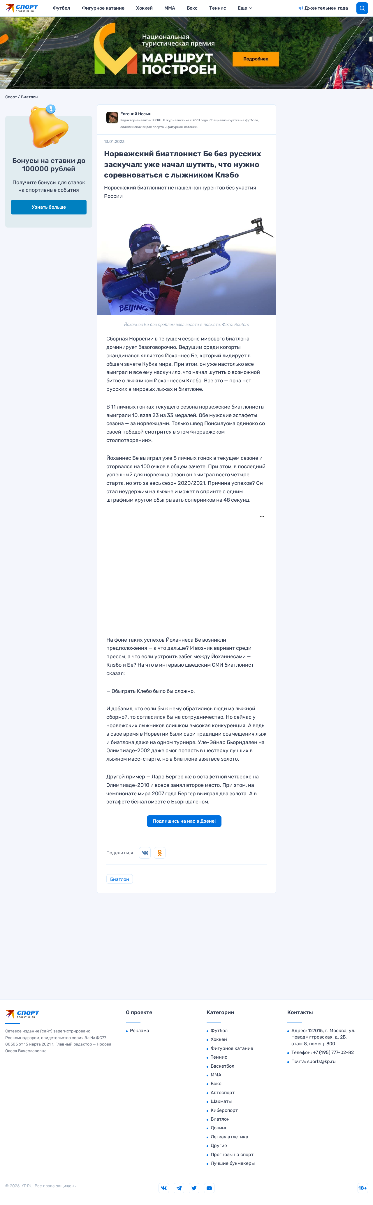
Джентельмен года (326, 8)
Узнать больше (49, 207)
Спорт (11, 97)
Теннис (217, 8)
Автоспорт (223, 1092)
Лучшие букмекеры (233, 1163)
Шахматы (221, 1101)
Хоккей (144, 8)
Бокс (192, 8)
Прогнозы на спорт (232, 1154)
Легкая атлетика (229, 1137)
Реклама (139, 1030)
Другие (219, 1145)
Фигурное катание (103, 8)
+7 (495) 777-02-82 (333, 1052)
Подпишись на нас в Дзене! (184, 821)
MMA (169, 8)
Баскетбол (222, 1066)
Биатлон (29, 97)
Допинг (219, 1128)
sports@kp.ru (321, 1061)
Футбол (61, 8)
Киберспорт (224, 1110)
